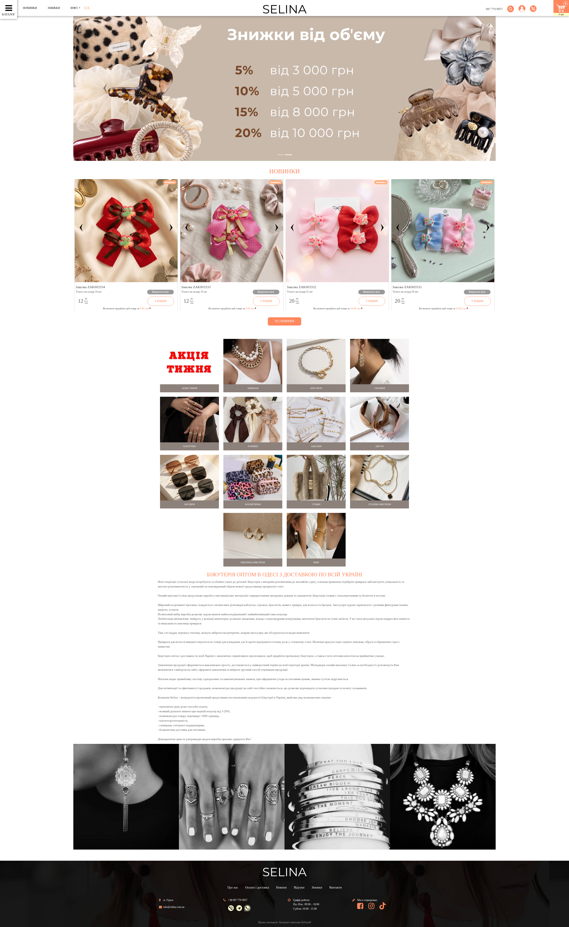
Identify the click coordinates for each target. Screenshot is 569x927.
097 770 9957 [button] (494, 9)
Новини (281, 887)
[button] (522, 11)
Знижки (317, 887)
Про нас (232, 887)
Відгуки (299, 887)
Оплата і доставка (257, 887)
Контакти (335, 887)
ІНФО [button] (74, 8)
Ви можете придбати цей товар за (231, 308)
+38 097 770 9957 (237, 900)
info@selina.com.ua (173, 907)
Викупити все (160, 291)
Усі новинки (284, 321)
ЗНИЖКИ (54, 8)
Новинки (30, 8)
